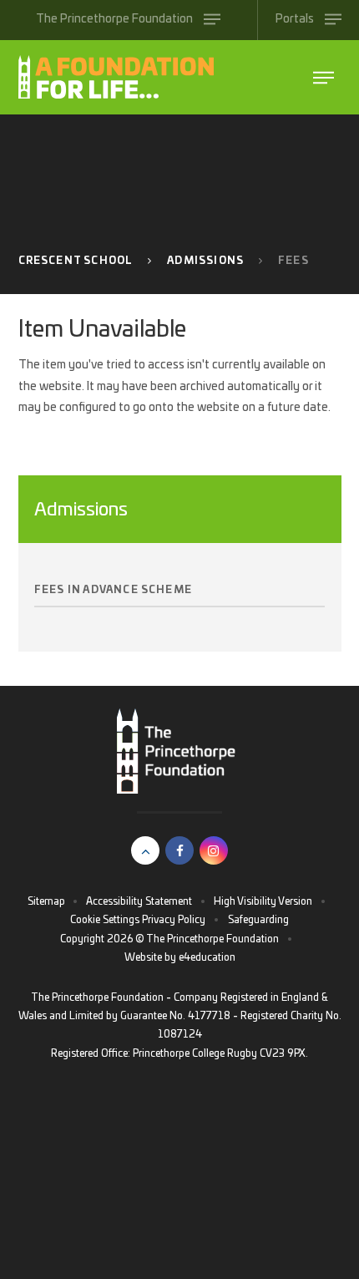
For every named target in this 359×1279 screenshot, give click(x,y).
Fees (293, 261)
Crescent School (76, 261)
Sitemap (46, 901)
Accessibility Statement (139, 901)
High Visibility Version (263, 901)
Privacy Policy (173, 920)
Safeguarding (258, 920)
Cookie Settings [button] (104, 920)
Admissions (205, 261)
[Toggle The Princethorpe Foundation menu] (323, 77)
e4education (207, 957)
